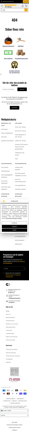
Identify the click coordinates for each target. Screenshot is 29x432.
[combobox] (14, 10)
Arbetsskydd (18, 244)
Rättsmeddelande (10, 317)
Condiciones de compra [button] (14, 427)
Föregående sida (22, 97)
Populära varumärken (7, 141)
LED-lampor (4, 129)
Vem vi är (8, 314)
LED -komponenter (20, 236)
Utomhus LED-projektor (19, 168)
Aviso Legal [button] (14, 422)
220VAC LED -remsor (20, 141)
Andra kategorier (19, 240)
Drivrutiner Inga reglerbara (5, 188)
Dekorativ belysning (11, 352)
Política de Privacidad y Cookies (14, 218)
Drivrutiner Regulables (4, 182)
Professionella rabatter (11, 349)
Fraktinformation (10, 320)
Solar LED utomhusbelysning (20, 181)
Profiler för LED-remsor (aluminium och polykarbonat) (21, 147)
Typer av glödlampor (7, 133)
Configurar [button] (14, 430)
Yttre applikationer (20, 185)
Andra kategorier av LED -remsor (20, 136)
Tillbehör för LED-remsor (20, 154)
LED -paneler (4, 167)
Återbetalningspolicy (10, 398)
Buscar (22, 89)
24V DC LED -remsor (20, 131)
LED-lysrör (4, 137)
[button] (2, 5)
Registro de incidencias (11, 336)
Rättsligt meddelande (15, 403)
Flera (16, 159)
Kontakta (14, 107)
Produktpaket (9, 359)
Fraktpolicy (14, 401)
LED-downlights (5, 171)
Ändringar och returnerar (12, 324)
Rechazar (14, 226)
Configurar (14, 223)
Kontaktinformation (22, 401)
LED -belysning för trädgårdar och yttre (20, 174)
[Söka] (25, 9)
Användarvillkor (7, 401)
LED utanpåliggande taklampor (6, 176)
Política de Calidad (10, 340)
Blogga (7, 311)
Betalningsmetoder (10, 327)
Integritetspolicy (20, 398)
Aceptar (14, 230)
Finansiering (9, 330)
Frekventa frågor (10, 333)
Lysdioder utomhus (20, 189)
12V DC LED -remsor (20, 127)
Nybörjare (8, 362)
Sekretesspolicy (10, 275)
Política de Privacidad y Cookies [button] (14, 425)
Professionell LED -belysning (13, 356)
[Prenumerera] (24, 268)
